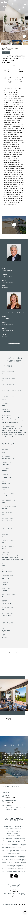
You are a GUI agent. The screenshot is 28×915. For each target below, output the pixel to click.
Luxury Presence (14, 896)
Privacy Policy (21, 904)
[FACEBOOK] (9, 885)
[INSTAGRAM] (14, 885)
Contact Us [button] (14, 774)
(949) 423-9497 (7, 324)
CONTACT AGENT (14, 343)
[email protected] (6, 49)
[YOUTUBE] (18, 885)
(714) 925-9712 (9, 802)
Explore (14, 728)
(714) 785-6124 (7, 276)
